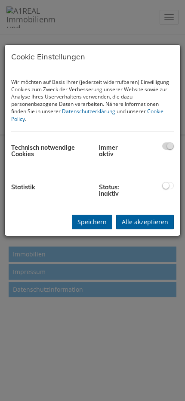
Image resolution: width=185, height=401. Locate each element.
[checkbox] (168, 146)
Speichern (92, 222)
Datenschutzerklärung (88, 111)
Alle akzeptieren (145, 222)
